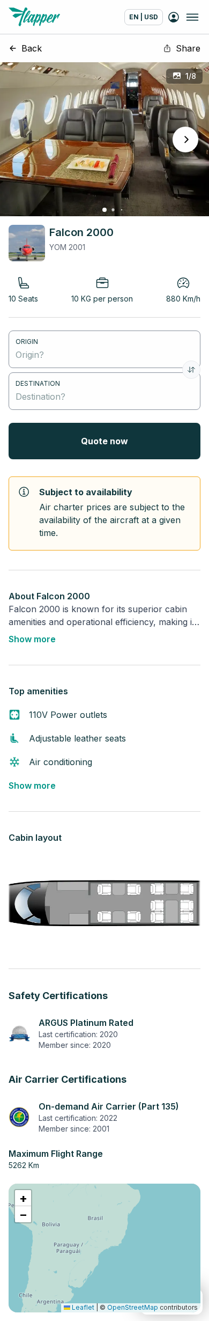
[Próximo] (185, 139)
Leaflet (82, 1307)
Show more (32, 639)
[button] (23, 1198)
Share (188, 48)
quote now (104, 441)
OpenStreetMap (132, 1307)
